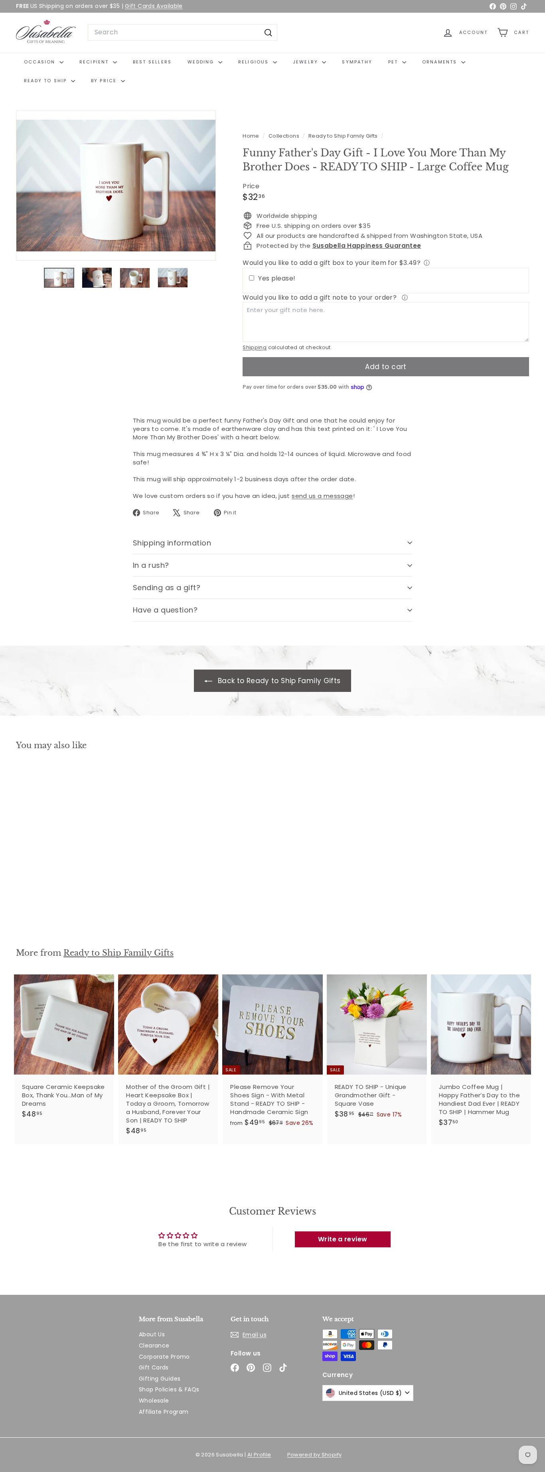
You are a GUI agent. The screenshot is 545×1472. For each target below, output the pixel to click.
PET (394, 62)
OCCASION (40, 62)
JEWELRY (306, 62)
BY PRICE (105, 80)
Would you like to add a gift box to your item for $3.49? (332, 262)
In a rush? (151, 565)
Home (252, 135)
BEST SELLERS (152, 62)
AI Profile (259, 1454)
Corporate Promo (164, 1357)
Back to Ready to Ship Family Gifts (277, 681)
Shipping (255, 347)
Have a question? (165, 610)
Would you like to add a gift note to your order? (320, 297)
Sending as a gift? (166, 588)
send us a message (322, 496)
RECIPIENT (95, 62)
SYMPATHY (357, 62)
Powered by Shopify (314, 1454)
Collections (285, 135)
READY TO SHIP (46, 80)
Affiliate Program (163, 1412)
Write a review (342, 1239)
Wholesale (154, 1401)
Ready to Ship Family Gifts (343, 135)
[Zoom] (115, 185)
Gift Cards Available (154, 6)
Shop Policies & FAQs (169, 1389)
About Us (152, 1334)
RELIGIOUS (254, 62)
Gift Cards (154, 1367)
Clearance (154, 1345)
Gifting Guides (159, 1379)
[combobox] (182, 32)
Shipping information (172, 543)
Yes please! (276, 278)
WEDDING (202, 62)
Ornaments (440, 62)
